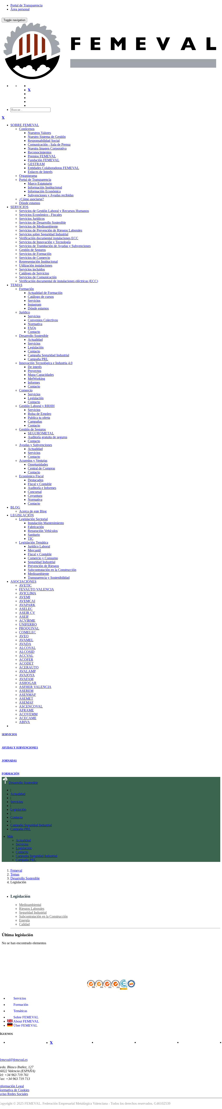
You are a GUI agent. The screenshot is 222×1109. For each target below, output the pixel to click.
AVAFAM (26, 679)
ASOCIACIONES (23, 581)
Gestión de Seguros (32, 250)
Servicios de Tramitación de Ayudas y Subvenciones (55, 246)
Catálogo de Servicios (34, 273)
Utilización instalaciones (35, 265)
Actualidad (35, 339)
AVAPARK (27, 605)
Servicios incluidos (32, 269)
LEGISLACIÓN (22, 515)
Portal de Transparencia (26, 5)
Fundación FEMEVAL (43, 160)
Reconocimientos (39, 152)
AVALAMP (27, 671)
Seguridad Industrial (41, 562)
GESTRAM (36, 164)
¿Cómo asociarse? (31, 199)
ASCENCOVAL (31, 706)
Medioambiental (30, 905)
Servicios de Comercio (34, 257)
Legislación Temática (33, 542)
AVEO (24, 636)
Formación (26, 289)
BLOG (15, 507)
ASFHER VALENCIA (35, 687)
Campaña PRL (38, 359)
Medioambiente (38, 574)
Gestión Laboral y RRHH (37, 406)
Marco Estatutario (40, 183)
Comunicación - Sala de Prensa (49, 144)
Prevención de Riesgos (43, 566)
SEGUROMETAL (41, 433)
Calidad (24, 924)
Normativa (35, 324)
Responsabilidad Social (44, 140)
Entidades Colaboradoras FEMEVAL (53, 168)
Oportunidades (38, 464)
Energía (24, 920)
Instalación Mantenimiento (46, 523)
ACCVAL (26, 655)
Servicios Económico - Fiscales (40, 215)
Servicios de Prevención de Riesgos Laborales (50, 230)
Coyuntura (35, 495)
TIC (30, 538)
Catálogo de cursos (41, 296)
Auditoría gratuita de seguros (47, 437)
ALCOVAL (27, 648)
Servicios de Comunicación (38, 277)
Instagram (34, 304)
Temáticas (20, 1011)
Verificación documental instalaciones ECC (48, 238)
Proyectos (34, 371)
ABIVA (24, 722)
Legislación (36, 347)
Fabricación (36, 527)
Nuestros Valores (39, 133)
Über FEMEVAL (25, 1025)
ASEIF (24, 616)
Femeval (16, 870)
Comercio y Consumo (43, 558)
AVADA (25, 644)
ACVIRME (27, 620)
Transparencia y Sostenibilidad (49, 577)
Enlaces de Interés (40, 172)
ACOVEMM (28, 714)
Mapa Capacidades (41, 375)
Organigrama (28, 176)
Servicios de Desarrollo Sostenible (42, 222)
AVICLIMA (27, 593)
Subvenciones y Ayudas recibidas (50, 195)
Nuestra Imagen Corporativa (47, 148)
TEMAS (16, 285)
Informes (34, 382)
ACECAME (27, 718)
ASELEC (26, 609)
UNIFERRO (28, 624)
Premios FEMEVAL (42, 156)
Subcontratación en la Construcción (52, 570)
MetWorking (36, 378)
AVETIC (25, 585)
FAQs (32, 328)
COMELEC (27, 632)
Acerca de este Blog (33, 511)
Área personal (19, 9)
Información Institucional (45, 187)
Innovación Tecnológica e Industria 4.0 (45, 363)
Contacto (34, 332)
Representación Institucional (38, 261)
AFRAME (26, 710)
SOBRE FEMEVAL (24, 125)
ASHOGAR (27, 683)
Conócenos (26, 129)
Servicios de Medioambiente (38, 226)
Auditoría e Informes (42, 488)
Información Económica (44, 191)
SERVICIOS (19, 207)
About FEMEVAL (26, 1021)
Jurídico (24, 312)
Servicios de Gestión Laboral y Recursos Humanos (54, 211)
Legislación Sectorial (33, 519)
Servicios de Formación (35, 254)
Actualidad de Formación (45, 293)
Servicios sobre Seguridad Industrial (43, 234)
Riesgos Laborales (31, 908)
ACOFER (26, 659)
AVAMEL (26, 640)
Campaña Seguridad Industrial (48, 355)
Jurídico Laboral (39, 546)
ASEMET (26, 698)
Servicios (34, 300)
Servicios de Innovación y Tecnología (45, 242)
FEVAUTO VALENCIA (36, 589)
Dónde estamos (29, 203)
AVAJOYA (27, 675)
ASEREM (26, 691)
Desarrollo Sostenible (33, 336)
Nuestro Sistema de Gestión (47, 137)
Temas (14, 874)
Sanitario (34, 535)
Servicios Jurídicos (32, 218)
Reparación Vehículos (43, 531)
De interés (35, 367)
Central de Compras (41, 468)
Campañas (35, 421)
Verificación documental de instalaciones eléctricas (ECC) (58, 281)
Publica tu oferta (39, 417)
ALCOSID (26, 652)
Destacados (35, 480)
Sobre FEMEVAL (26, 1017)
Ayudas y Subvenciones (35, 445)
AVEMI (24, 597)
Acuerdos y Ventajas (33, 460)
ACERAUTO (29, 667)
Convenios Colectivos (43, 320)
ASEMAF (26, 702)
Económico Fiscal (31, 476)
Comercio (26, 390)
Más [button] (10, 836)
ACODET (26, 663)
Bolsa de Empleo (39, 414)
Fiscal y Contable (40, 484)
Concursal (35, 492)
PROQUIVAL (29, 628)
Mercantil (34, 550)
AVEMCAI (27, 601)
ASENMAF (27, 694)
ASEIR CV (27, 613)
